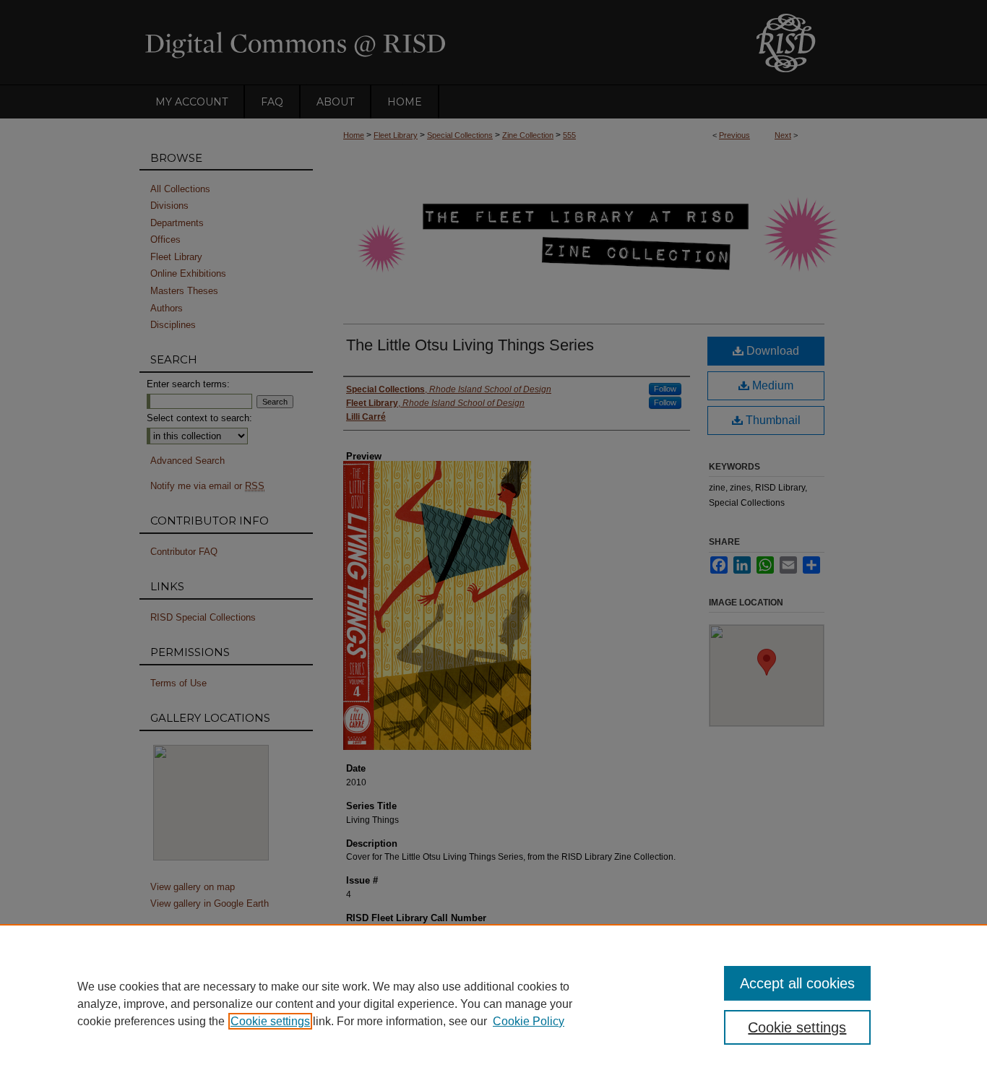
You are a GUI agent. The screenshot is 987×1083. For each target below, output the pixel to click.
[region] (493, 1003)
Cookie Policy (528, 1021)
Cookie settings (270, 1021)
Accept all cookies (797, 983)
